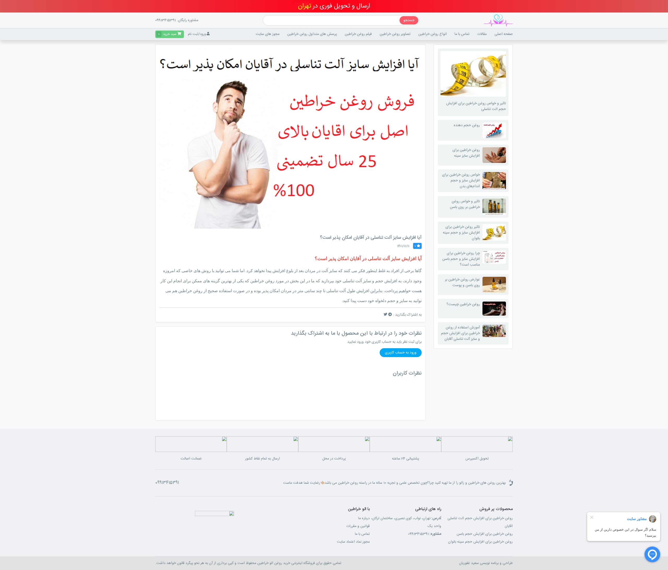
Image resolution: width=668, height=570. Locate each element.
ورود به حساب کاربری (400, 353)
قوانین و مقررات (358, 526)
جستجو (408, 20)
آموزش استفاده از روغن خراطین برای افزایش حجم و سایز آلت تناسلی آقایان (460, 333)
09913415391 (165, 20)
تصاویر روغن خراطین (395, 34)
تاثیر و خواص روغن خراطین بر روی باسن (465, 204)
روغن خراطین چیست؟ (463, 304)
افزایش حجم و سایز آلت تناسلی (370, 281)
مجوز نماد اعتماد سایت (353, 542)
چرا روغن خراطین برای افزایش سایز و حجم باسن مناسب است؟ (461, 259)
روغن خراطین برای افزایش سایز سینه (466, 153)
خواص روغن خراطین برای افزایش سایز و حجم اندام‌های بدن (461, 180)
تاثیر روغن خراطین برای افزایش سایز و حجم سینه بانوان (461, 233)
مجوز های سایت (267, 34)
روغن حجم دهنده (467, 125)
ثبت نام (193, 34)
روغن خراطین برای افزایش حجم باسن (485, 534)
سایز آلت (329, 270)
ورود (203, 34)
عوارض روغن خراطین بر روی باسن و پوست (462, 283)
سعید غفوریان (469, 563)
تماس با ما (462, 34)
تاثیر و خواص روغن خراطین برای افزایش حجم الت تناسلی (476, 106)
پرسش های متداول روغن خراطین (312, 34)
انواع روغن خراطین (432, 34)
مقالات (482, 34)
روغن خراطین (190, 291)
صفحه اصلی (503, 34)
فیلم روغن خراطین (358, 34)
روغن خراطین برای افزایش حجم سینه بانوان (480, 542)
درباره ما (364, 518)
